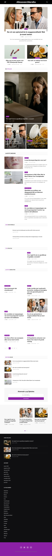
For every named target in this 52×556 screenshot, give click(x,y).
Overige (5, 523)
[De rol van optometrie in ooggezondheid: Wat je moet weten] (26, 19)
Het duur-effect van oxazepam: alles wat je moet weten (13, 338)
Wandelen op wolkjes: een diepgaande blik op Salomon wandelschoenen (34, 192)
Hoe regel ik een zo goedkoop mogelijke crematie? (20, 119)
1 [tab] (24, 431)
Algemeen (30, 140)
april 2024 (6, 472)
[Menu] (5, 2)
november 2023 (7, 478)
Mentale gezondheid (8, 515)
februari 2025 (6, 470)
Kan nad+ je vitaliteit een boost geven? (37, 61)
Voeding (5, 531)
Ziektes (5, 535)
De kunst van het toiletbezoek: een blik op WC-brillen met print (26, 230)
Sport (5, 525)
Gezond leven (28, 188)
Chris (23, 36)
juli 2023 (5, 482)
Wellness (5, 533)
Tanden (5, 527)
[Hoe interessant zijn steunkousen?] (14, 280)
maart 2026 (6, 466)
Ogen (7, 139)
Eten (5, 498)
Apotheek (7, 335)
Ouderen (5, 521)
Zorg (7, 116)
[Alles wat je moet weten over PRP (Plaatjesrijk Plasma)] (14, 52)
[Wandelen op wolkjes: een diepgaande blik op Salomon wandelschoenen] (13, 193)
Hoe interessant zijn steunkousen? (10, 289)
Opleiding (6, 519)
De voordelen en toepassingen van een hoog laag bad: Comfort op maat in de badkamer (35, 210)
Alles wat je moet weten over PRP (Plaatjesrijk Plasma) (15, 61)
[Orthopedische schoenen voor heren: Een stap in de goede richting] (37, 329)
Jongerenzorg (6, 509)
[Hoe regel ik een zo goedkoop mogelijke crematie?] (26, 97)
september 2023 (7, 480)
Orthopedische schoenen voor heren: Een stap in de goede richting (36, 339)
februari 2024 (7, 476)
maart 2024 (6, 474)
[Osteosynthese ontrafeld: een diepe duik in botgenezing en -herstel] (8, 238)
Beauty (29, 285)
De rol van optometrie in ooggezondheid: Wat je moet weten (26, 33)
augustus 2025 (7, 468)
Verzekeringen (7, 529)
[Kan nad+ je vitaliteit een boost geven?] (37, 52)
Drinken (5, 496)
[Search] (47, 2)
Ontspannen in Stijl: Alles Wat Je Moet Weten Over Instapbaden (35, 175)
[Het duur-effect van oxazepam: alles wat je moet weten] (14, 329)
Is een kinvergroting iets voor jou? (35, 160)
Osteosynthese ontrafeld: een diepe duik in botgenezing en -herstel (27, 236)
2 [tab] (26, 431)
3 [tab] (27, 431)
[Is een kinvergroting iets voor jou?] (13, 163)
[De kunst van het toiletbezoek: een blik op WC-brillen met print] (8, 232)
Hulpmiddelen (6, 507)
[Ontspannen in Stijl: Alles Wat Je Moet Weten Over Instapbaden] (13, 177)
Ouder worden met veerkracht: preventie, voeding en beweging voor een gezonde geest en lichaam (37, 291)
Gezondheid (7, 285)
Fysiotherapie (6, 500)
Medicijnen (6, 513)
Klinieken (6, 511)
